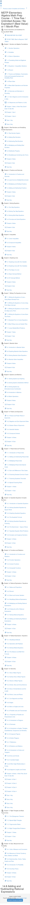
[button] (1, 1)
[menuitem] (1, 4)
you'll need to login (22, 898)
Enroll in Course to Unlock (15, 900)
